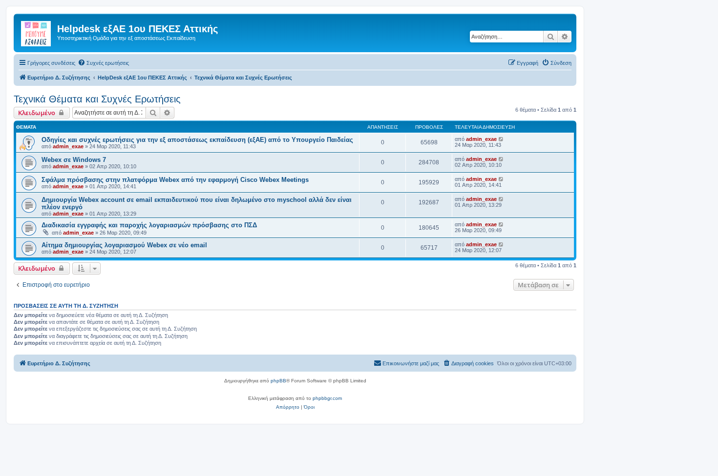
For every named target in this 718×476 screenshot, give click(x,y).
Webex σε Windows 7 (74, 159)
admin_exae (68, 146)
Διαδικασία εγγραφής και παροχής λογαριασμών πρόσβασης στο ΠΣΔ (149, 225)
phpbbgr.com (327, 398)
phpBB (278, 380)
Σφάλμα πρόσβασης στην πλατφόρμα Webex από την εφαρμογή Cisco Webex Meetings (175, 179)
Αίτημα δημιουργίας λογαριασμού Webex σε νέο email (124, 245)
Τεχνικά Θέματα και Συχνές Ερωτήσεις (97, 99)
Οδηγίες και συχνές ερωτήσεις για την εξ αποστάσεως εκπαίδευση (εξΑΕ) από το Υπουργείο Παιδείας (197, 139)
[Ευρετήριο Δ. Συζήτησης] (36, 31)
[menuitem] (103, 63)
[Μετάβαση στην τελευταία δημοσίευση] (501, 139)
